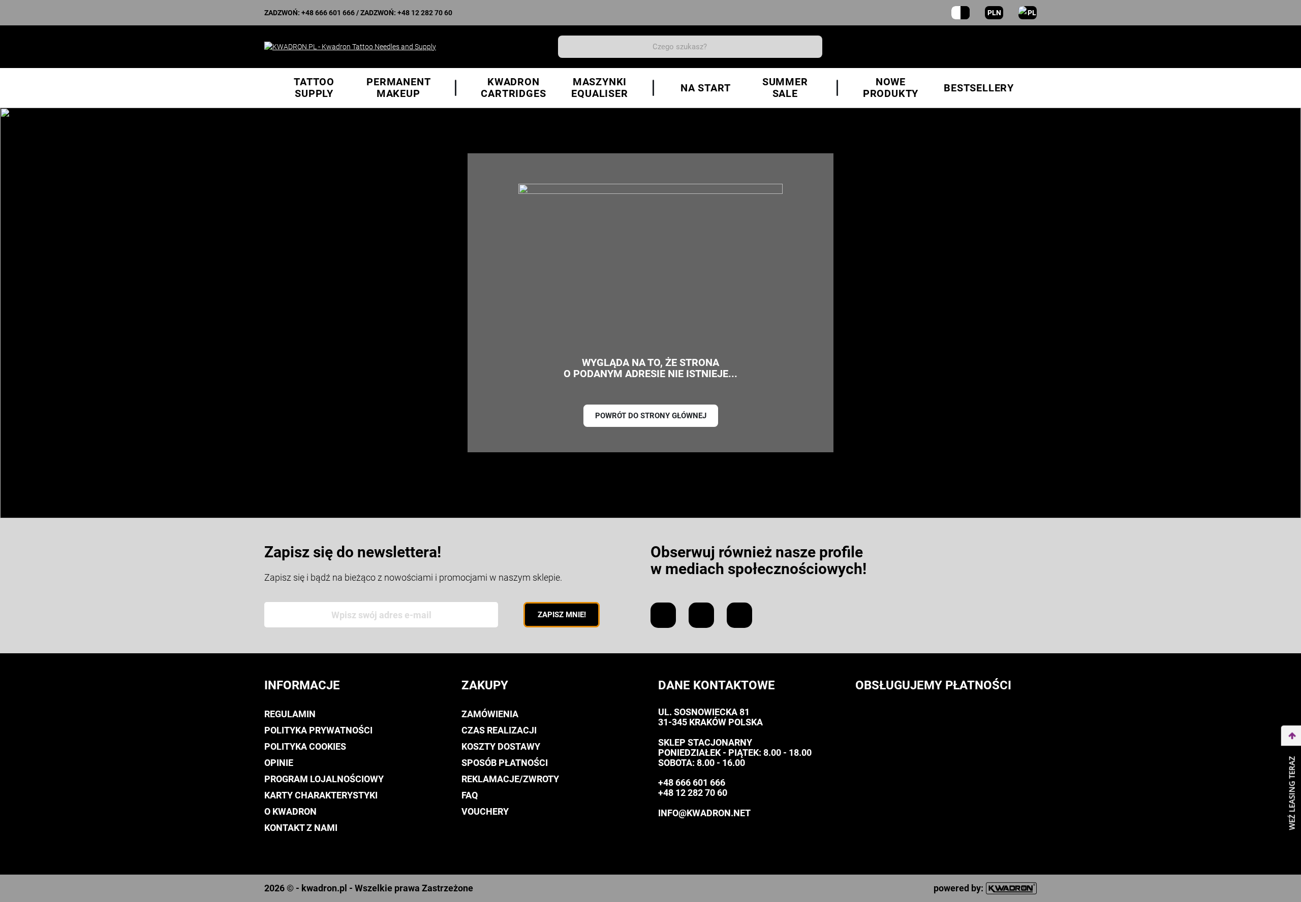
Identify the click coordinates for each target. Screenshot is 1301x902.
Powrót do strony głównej (650, 415)
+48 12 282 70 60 (424, 13)
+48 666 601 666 (328, 13)
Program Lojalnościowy (324, 779)
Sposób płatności (504, 762)
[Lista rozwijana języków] (1027, 12)
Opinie (278, 762)
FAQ (469, 795)
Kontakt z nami (300, 827)
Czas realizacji (499, 730)
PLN (994, 13)
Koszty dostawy (500, 746)
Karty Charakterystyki (321, 795)
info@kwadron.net (704, 813)
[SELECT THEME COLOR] (960, 12)
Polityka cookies (305, 746)
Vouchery (485, 811)
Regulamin (290, 714)
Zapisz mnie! (562, 614)
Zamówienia (489, 714)
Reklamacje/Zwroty (510, 779)
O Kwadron (290, 811)
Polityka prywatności (318, 730)
